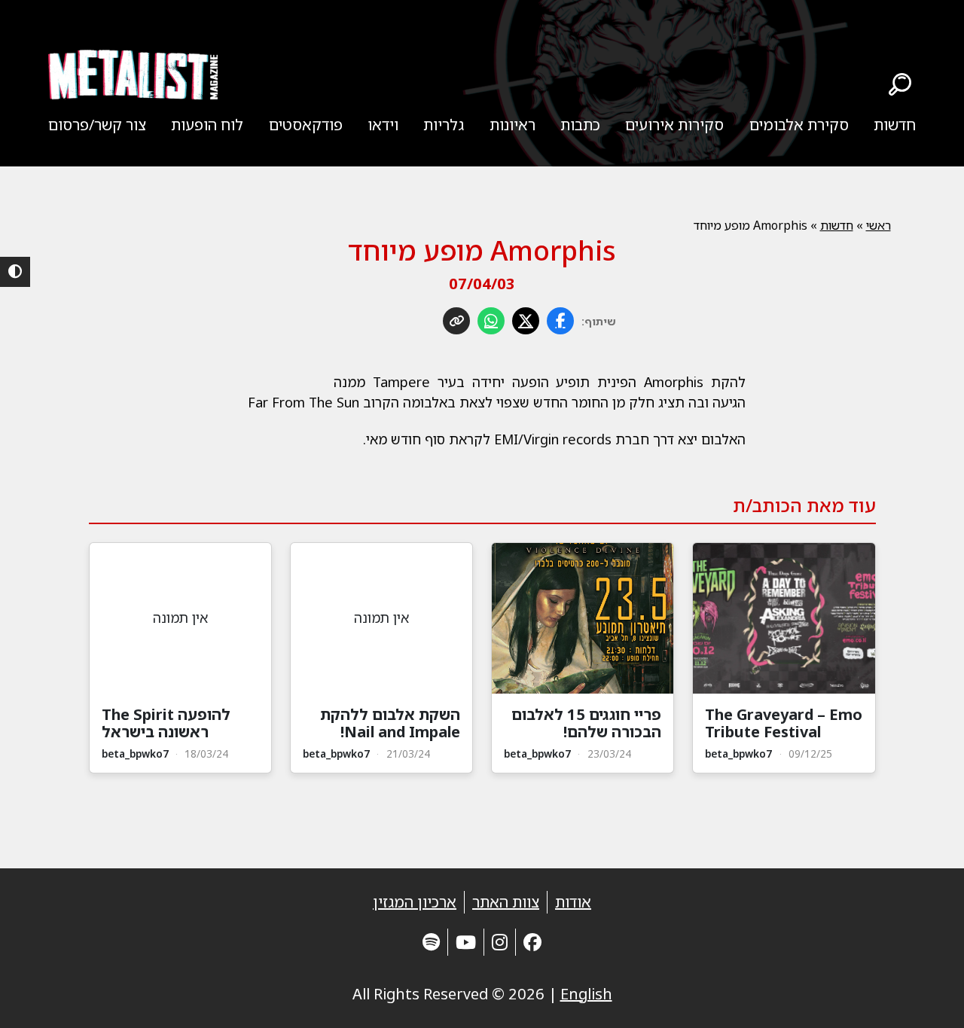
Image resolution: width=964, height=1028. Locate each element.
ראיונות (512, 124)
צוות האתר (505, 902)
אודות (573, 902)
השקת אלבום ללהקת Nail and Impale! (390, 723)
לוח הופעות (207, 124)
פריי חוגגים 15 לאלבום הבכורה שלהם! (586, 723)
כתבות (580, 124)
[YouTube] (466, 941)
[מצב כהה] (15, 272)
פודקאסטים (306, 124)
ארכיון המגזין (414, 902)
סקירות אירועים (674, 124)
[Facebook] (532, 941)
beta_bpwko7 (738, 753)
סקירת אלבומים (799, 124)
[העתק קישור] (456, 320)
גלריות (443, 124)
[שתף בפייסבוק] (560, 320)
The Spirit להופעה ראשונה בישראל (166, 723)
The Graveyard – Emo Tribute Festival (783, 723)
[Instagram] (500, 941)
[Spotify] (431, 941)
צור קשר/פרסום (97, 124)
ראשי (878, 225)
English (586, 994)
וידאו (383, 124)
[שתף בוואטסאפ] (491, 320)
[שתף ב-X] (525, 320)
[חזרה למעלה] (926, 998)
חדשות (895, 124)
